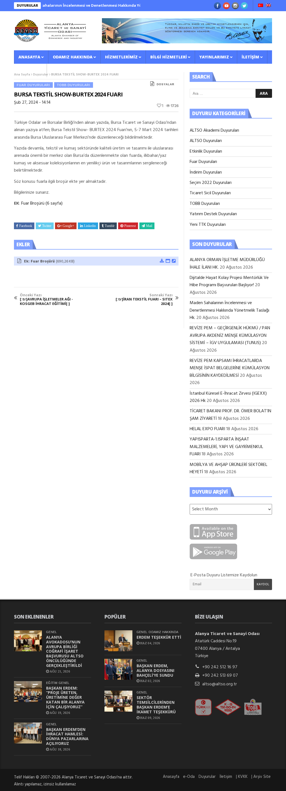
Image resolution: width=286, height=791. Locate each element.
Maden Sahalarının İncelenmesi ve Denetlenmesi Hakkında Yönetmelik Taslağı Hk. (94, 5)
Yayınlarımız (214, 57)
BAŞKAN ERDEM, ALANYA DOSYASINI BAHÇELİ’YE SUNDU (155, 670)
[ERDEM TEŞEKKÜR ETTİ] (118, 640)
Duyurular (207, 776)
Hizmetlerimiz (121, 57)
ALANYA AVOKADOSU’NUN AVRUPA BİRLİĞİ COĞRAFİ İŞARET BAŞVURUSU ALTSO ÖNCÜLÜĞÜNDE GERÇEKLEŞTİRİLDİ (65, 651)
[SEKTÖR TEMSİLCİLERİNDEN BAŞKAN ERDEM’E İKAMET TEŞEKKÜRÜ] (118, 701)
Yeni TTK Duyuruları (208, 224)
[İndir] (161, 261)
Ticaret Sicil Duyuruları (210, 193)
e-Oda (189, 776)
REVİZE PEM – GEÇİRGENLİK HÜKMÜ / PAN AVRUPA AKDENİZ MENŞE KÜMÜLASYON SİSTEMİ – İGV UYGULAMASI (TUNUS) (230, 336)
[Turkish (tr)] (260, 6)
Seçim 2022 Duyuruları (211, 182)
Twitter (46, 226)
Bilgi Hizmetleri (168, 57)
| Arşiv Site (261, 776)
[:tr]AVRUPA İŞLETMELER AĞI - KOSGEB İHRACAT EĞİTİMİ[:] (46, 299)
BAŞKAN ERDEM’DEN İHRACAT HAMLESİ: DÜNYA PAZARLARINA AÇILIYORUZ (67, 736)
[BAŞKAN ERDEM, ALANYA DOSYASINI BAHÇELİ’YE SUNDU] (118, 669)
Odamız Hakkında (72, 57)
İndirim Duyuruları (206, 172)
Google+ (68, 226)
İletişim (250, 57)
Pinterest (130, 226)
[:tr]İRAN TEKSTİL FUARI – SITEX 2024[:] (144, 299)
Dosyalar (165, 84)
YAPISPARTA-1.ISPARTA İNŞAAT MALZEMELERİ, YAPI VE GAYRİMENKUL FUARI (226, 447)
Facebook (25, 226)
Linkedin (90, 226)
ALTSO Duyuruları (206, 141)
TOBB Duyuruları (73, 85)
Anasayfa (29, 57)
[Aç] (167, 261)
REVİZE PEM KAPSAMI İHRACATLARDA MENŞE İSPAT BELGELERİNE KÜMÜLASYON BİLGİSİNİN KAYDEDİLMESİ (230, 368)
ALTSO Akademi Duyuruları (214, 130)
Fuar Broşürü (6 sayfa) (42, 203)
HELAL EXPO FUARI (207, 429)
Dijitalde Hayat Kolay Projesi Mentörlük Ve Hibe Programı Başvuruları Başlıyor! (229, 281)
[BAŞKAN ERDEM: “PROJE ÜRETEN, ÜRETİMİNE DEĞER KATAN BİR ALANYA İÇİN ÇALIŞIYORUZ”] (28, 691)
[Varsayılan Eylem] (173, 261)
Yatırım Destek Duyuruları (213, 214)
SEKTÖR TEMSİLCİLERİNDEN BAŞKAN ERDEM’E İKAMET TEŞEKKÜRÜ (156, 704)
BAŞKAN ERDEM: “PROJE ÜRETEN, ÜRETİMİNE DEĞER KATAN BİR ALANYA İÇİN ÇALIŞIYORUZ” (65, 697)
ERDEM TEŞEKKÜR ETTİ (159, 637)
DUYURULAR (27, 5)
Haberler (28, 70)
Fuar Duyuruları (33, 85)
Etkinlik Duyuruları (206, 151)
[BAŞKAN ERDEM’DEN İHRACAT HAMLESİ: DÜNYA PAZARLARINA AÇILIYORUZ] (28, 733)
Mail (149, 226)
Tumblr (110, 226)
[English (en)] (268, 6)
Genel (51, 632)
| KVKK (241, 776)
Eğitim (51, 683)
